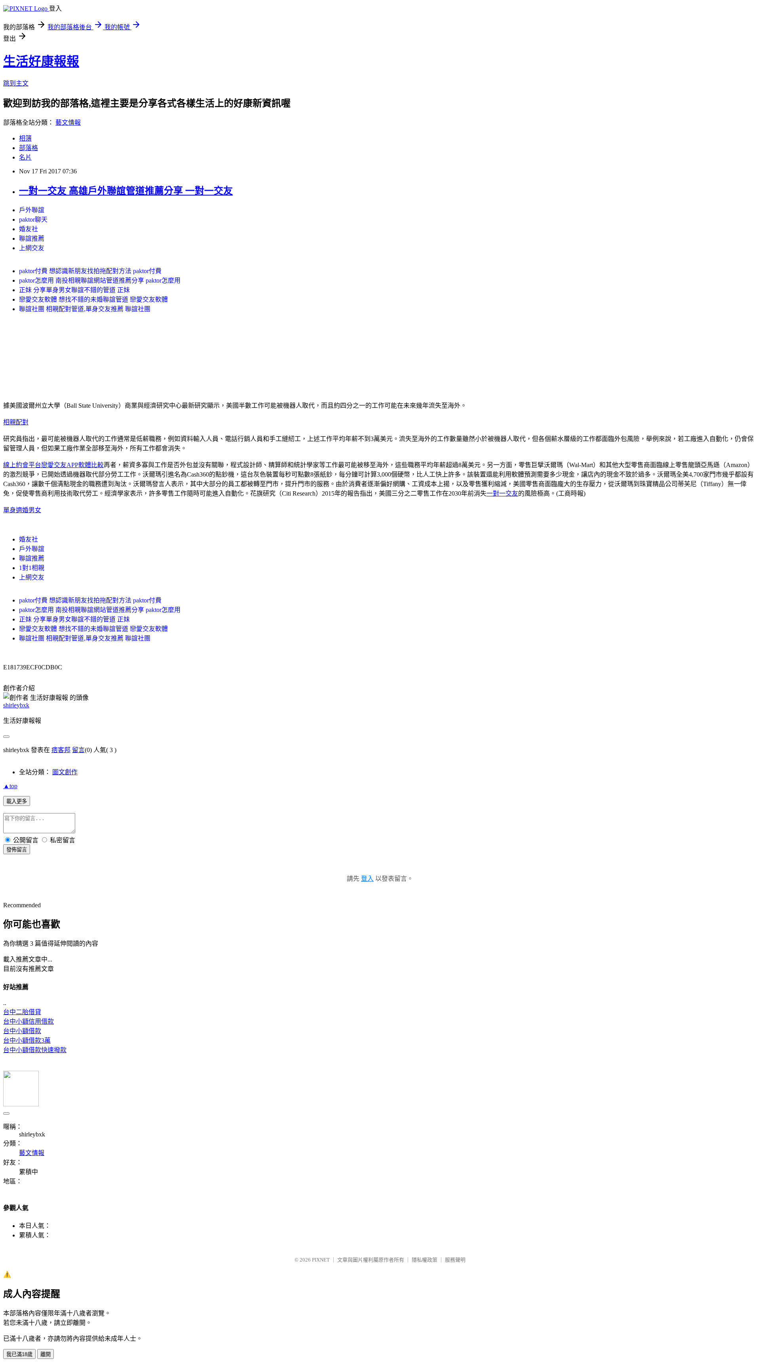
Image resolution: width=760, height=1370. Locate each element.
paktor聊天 (33, 219)
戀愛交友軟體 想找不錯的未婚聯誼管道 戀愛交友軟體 (93, 299)
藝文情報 (68, 122)
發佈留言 (16, 850)
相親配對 (15, 422)
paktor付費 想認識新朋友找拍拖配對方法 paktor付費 (90, 271)
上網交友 (31, 248)
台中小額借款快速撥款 (34, 1050)
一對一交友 (502, 493)
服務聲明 (455, 1260)
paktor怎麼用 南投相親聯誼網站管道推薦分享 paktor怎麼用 (99, 280)
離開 (45, 1354)
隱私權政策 (424, 1260)
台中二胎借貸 (22, 1012)
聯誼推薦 (31, 238)
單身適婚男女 (22, 510)
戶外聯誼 (31, 210)
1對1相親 (31, 567)
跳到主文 (15, 83)
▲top (10, 786)
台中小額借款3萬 (27, 1040)
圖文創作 (65, 772)
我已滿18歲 (19, 1354)
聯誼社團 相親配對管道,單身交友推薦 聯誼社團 (84, 309)
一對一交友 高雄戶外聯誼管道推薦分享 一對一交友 (126, 191)
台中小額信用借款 (28, 1021)
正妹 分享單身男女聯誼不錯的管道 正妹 (74, 290)
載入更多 (16, 801)
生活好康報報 (41, 61)
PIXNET (321, 1260)
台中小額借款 (22, 1031)
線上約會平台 (22, 465)
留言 (78, 750)
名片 (25, 157)
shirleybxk (16, 705)
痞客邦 (60, 750)
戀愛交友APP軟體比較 (72, 465)
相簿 (25, 138)
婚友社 (28, 229)
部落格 (28, 147)
